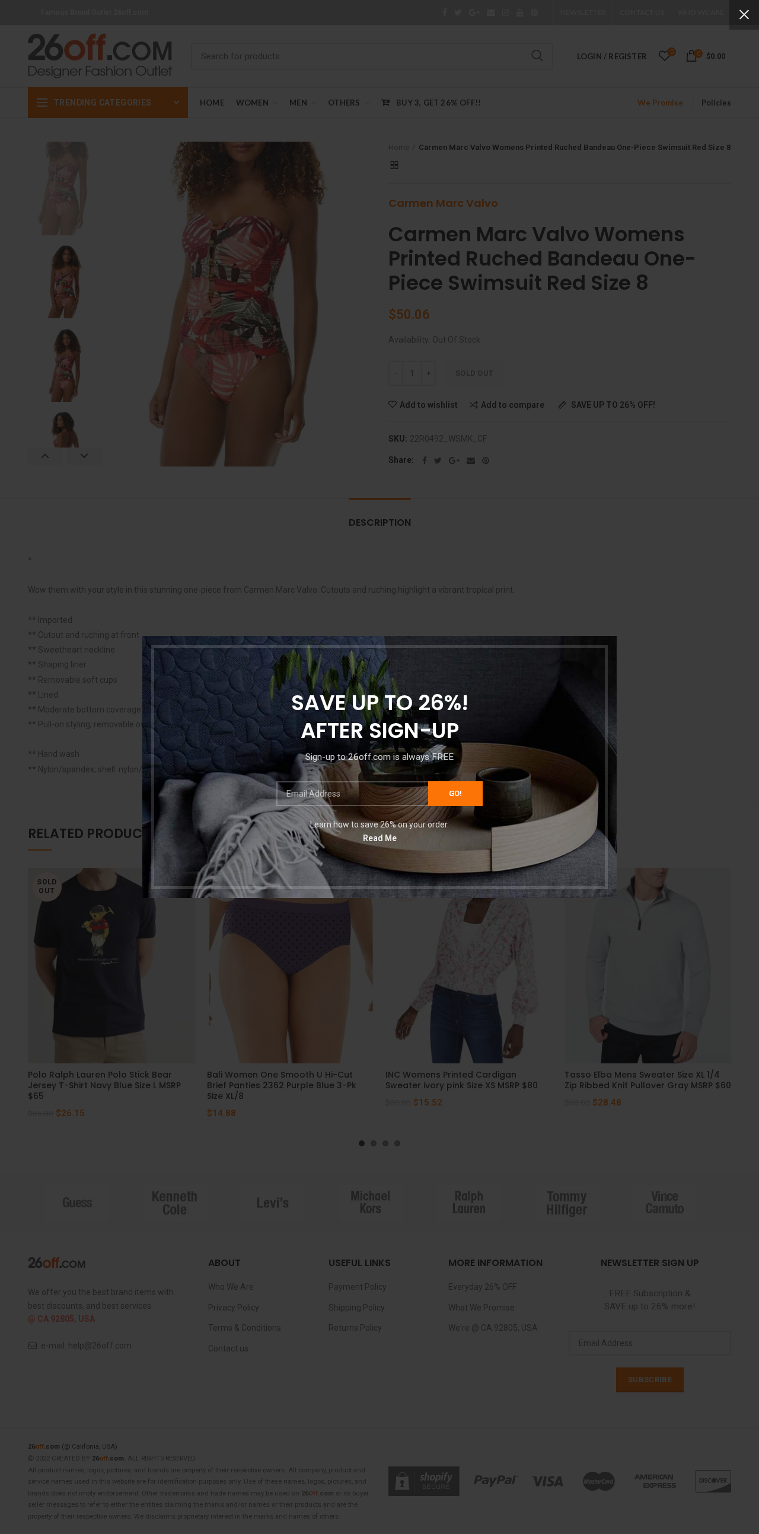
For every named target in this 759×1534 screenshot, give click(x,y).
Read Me (380, 838)
